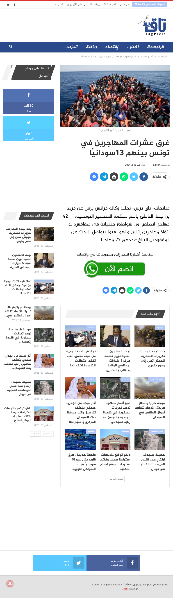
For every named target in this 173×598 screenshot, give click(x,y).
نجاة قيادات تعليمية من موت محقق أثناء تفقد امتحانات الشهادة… (17, 287)
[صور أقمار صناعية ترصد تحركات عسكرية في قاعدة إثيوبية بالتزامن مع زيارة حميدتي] (115, 388)
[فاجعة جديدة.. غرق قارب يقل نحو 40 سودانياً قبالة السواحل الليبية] (80, 439)
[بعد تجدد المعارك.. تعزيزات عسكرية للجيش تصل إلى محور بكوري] (149, 336)
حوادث (91, 327)
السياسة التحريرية (105, 4)
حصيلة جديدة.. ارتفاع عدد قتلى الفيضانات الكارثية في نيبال (19, 388)
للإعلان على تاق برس (79, 4)
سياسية (160, 327)
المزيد (60, 4)
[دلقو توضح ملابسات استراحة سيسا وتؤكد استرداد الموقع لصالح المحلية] (115, 439)
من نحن (124, 4)
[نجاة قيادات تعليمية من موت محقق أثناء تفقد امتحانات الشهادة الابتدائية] (80, 336)
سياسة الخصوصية (110, 584)
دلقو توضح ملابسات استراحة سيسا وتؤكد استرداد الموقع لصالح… (17, 414)
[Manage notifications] (10, 583)
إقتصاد (111, 47)
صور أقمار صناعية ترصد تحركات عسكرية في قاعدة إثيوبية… (18, 335)
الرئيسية (155, 47)
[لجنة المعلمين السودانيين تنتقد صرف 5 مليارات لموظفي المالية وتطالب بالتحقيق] (115, 336)
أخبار (134, 47)
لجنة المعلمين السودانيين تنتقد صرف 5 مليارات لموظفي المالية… (19, 261)
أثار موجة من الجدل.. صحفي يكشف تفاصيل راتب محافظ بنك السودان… (17, 362)
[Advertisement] (59, 24)
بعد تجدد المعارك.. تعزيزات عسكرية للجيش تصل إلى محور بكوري (18, 235)
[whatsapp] (115, 264)
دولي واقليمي (157, 431)
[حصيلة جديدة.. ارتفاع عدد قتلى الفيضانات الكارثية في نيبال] (149, 439)
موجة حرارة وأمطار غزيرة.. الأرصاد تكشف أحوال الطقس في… (17, 311)
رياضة (91, 47)
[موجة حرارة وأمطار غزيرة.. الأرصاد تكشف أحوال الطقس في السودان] (149, 388)
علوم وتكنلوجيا (156, 379)
